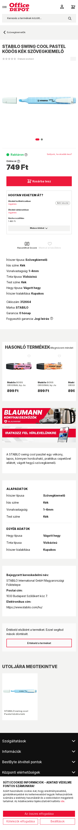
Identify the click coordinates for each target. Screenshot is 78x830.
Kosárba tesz (41, 181)
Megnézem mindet (61, 347)
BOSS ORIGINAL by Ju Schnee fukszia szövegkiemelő (16, 386)
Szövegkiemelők (16, 32)
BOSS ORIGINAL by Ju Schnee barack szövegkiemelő (47, 386)
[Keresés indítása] (69, 18)
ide (62, 801)
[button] (72, 102)
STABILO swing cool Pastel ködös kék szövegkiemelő (16, 714)
